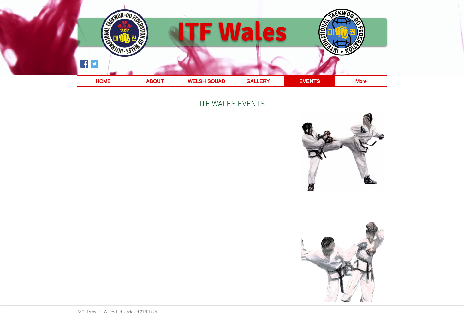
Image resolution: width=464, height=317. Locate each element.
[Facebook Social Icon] (84, 64)
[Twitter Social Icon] (94, 64)
